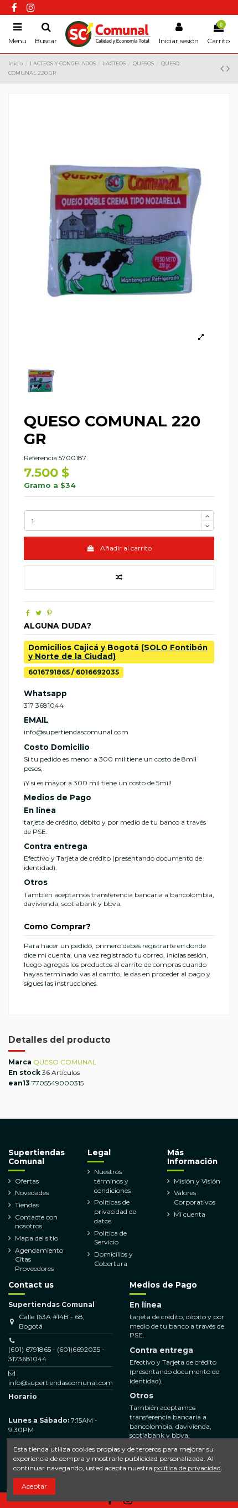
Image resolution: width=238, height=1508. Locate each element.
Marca (20, 1062)
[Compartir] (28, 613)
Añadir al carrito (126, 548)
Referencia (40, 458)
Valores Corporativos (194, 1197)
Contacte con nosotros (36, 1222)
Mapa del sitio (36, 1238)
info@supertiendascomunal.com (60, 1382)
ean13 (19, 1083)
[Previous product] (223, 69)
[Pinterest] (49, 613)
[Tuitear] (38, 613)
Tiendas (27, 1205)
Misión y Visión (197, 1181)
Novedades (32, 1192)
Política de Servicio (110, 1238)
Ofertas (27, 1181)
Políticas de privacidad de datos (115, 1211)
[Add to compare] (119, 577)
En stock (24, 1072)
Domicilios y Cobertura (113, 1259)
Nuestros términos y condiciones (112, 1181)
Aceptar (34, 1486)
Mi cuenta (189, 1214)
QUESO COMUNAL (64, 1062)
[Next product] (228, 69)
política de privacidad (187, 1468)
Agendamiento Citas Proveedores (39, 1259)
